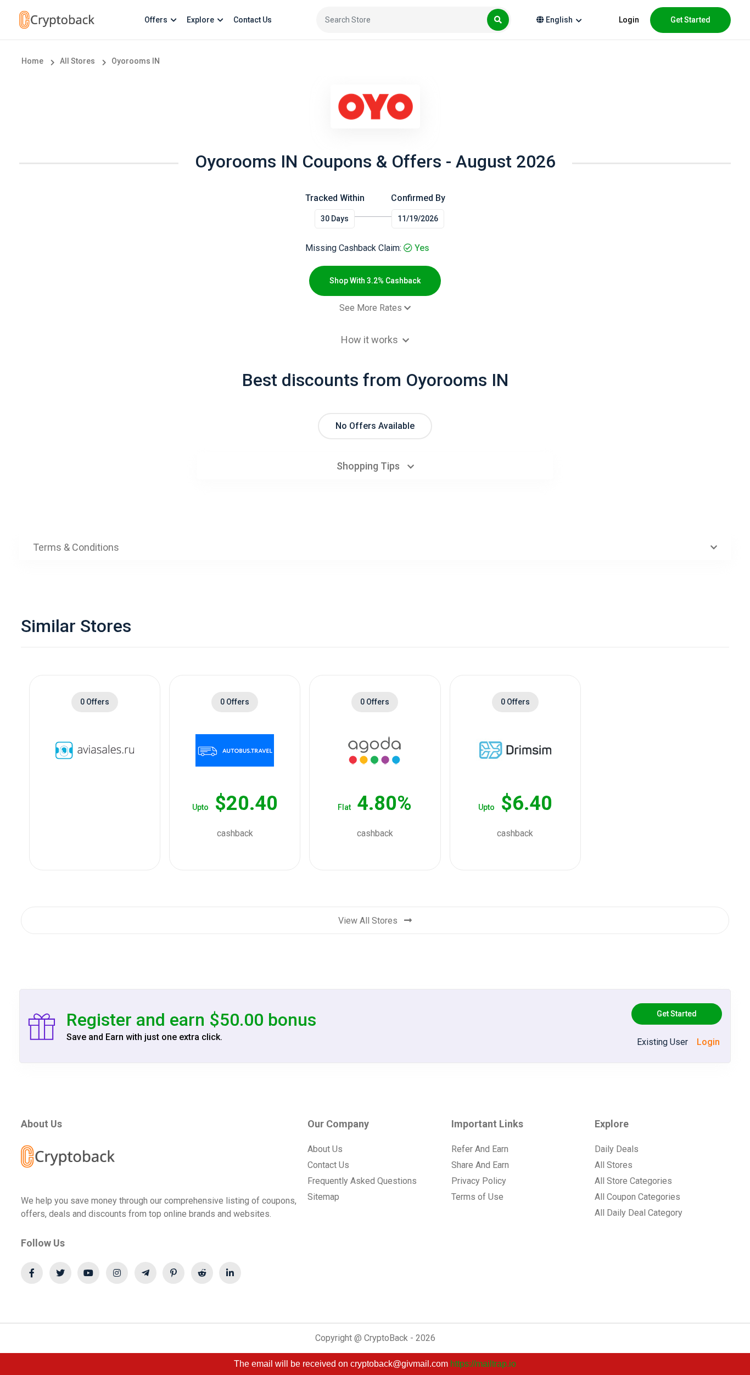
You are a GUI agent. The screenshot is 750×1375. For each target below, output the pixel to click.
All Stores (614, 1165)
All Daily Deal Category (638, 1213)
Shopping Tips (369, 466)
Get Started (677, 1013)
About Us (325, 1149)
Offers (155, 19)
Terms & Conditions (76, 547)
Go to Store (89, 822)
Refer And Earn (479, 1149)
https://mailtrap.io (483, 1363)
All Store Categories (633, 1181)
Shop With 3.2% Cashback (375, 280)
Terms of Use (477, 1197)
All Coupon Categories (637, 1197)
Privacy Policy (478, 1181)
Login (629, 19)
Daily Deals (617, 1149)
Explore (200, 19)
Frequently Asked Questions (362, 1181)
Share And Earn (480, 1165)
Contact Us (252, 19)
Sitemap (323, 1197)
